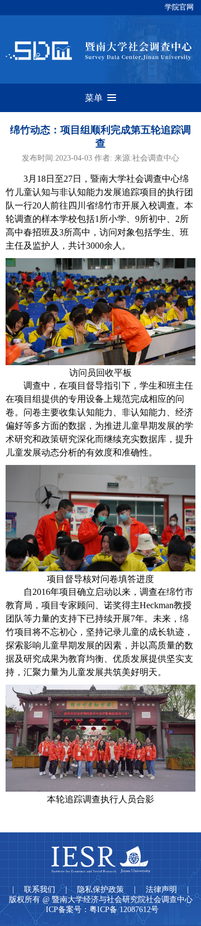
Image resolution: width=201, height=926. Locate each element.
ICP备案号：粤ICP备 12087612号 (102, 909)
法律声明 (161, 889)
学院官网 (179, 7)
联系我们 (39, 889)
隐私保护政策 (100, 889)
